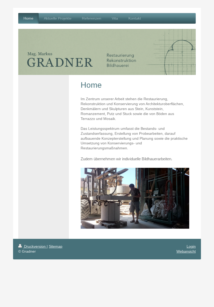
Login (191, 246)
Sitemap (55, 246)
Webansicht (186, 251)
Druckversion (35, 246)
